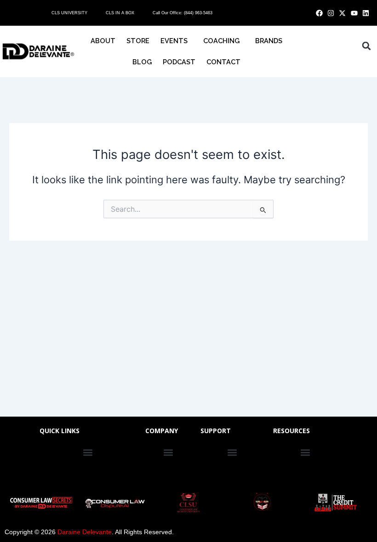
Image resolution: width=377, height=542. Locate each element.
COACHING (221, 41)
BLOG (142, 62)
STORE (137, 41)
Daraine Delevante (84, 532)
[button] (366, 46)
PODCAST (179, 62)
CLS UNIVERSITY (69, 13)
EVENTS (174, 41)
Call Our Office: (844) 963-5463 (182, 13)
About (103, 41)
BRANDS (268, 41)
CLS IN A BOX (120, 13)
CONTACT (223, 62)
